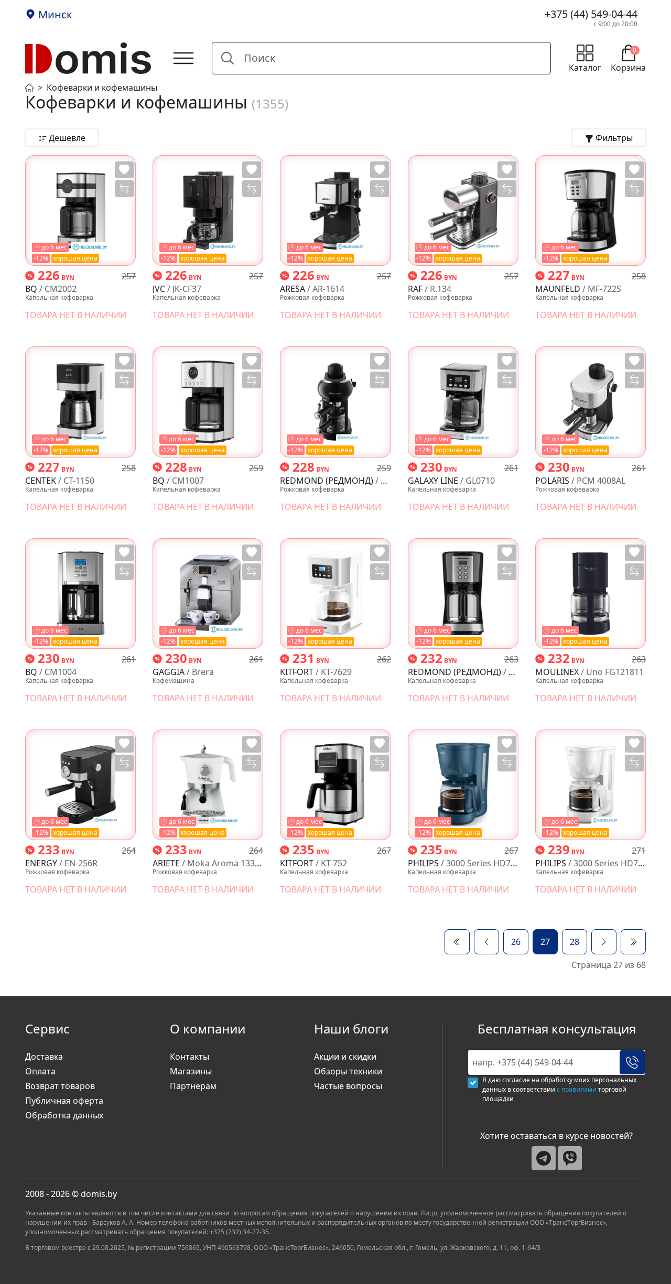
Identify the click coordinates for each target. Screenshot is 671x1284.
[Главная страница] (29, 87)
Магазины (191, 1071)
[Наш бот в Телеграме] (544, 1158)
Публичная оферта (64, 1100)
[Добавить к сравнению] (124, 188)
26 (516, 942)
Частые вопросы (348, 1086)
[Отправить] (632, 1062)
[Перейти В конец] (633, 941)
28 (574, 942)
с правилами (577, 1089)
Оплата (40, 1071)
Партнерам (193, 1086)
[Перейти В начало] (457, 941)
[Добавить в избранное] (124, 169)
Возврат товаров (60, 1086)
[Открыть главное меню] (183, 58)
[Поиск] (227, 58)
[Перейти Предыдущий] (486, 941)
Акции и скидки (345, 1056)
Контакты (189, 1056)
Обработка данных (64, 1115)
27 (545, 942)
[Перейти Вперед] (603, 941)
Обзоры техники (348, 1071)
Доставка (44, 1056)
